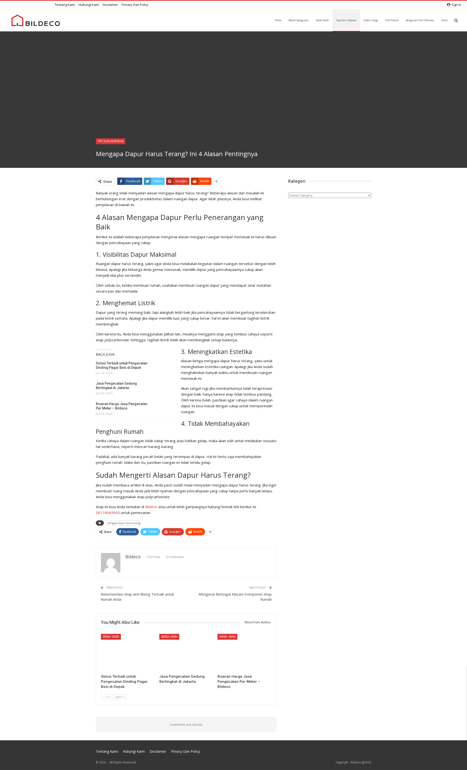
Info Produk (392, 20)
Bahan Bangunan (299, 20)
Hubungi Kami (89, 4)
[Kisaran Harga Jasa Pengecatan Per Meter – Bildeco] (163, 409)
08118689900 (108, 512)
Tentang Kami (65, 4)
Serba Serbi (322, 20)
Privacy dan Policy (135, 4)
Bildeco (151, 506)
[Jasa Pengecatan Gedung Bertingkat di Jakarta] (163, 389)
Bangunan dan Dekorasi (420, 20)
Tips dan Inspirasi (346, 20)
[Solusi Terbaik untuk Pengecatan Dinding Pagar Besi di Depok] (163, 369)
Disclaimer (110, 4)
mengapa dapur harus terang (123, 523)
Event (444, 20)
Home (278, 20)
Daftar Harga (371, 20)
